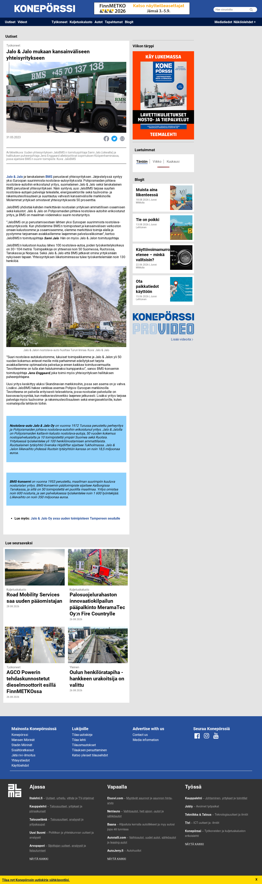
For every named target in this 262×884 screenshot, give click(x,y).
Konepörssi (19, 735)
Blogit (129, 22)
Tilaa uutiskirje (82, 735)
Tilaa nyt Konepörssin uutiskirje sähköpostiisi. (36, 880)
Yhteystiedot (20, 760)
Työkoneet (59, 22)
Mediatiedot (223, 22)
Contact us (140, 735)
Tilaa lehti (79, 740)
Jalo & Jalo (14, 176)
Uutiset (10, 22)
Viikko (157, 161)
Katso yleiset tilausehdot (90, 755)
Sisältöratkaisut (22, 750)
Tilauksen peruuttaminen (89, 750)
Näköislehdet (243, 22)
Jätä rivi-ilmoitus (23, 755)
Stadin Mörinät (21, 745)
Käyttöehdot (20, 765)
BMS (48, 176)
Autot (99, 22)
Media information (146, 740)
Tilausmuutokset (84, 745)
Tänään (142, 161)
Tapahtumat (114, 22)
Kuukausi (173, 161)
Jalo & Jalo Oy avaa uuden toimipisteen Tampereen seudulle (75, 518)
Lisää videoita (182, 339)
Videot (22, 22)
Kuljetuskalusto (81, 22)
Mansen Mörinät (23, 740)
